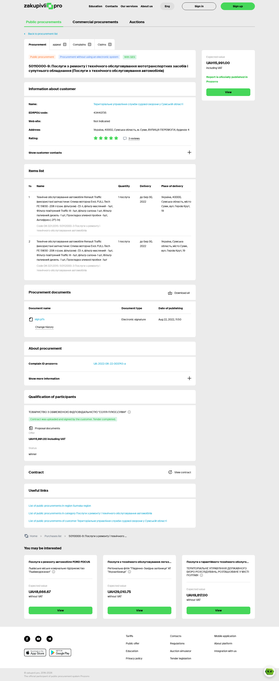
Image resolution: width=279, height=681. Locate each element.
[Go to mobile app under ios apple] (35, 652)
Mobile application (225, 636)
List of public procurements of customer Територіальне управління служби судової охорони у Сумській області (98, 521)
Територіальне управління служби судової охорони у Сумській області (138, 104)
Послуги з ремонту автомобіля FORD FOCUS (59, 562)
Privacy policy (134, 658)
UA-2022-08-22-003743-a (110, 363)
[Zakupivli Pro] (43, 6)
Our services (129, 6)
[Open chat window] (269, 671)
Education (95, 6)
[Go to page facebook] (27, 638)
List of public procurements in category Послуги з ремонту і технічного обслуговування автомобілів (90, 513)
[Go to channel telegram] (49, 638)
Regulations (177, 643)
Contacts (111, 6)
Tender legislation (180, 658)
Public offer (132, 643)
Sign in (199, 6)
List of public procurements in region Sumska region (60, 505)
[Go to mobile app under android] (60, 652)
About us (147, 6)
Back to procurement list (43, 33)
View (228, 92)
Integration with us (225, 651)
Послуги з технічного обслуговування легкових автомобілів (139, 562)
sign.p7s (39, 319)
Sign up (238, 6)
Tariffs (129, 636)
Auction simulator (180, 651)
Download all (182, 293)
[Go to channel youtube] (38, 638)
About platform (223, 643)
